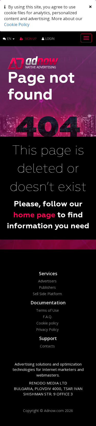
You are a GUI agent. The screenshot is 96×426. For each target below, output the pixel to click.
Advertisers (47, 281)
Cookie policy (47, 323)
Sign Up (31, 38)
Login (50, 38)
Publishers (47, 287)
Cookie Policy (16, 24)
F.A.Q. (47, 316)
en (9, 38)
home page (34, 215)
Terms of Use (47, 310)
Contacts (47, 346)
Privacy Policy (47, 329)
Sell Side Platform (47, 293)
